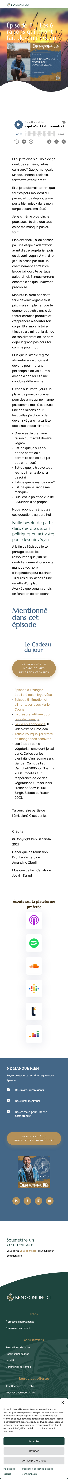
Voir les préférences (34, 1460)
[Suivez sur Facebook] (27, 1201)
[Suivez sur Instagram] (38, 1201)
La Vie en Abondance (30, 724)
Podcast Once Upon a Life (20, 1392)
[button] (63, 1402)
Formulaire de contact (18, 1328)
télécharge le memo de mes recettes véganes (34, 668)
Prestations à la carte (18, 1347)
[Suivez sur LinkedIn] (16, 1201)
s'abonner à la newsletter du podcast (34, 1138)
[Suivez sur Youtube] (50, 1201)
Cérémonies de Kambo (18, 1366)
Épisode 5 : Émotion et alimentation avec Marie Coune (32, 704)
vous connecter (28, 1250)
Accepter (34, 1441)
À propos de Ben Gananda (20, 1321)
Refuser (34, 1451)
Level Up (10, 1360)
